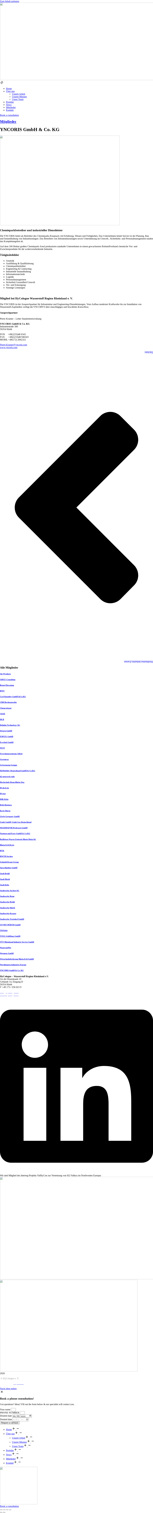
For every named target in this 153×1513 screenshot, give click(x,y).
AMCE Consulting (7, 679)
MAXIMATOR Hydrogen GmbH (13, 828)
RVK (2, 851)
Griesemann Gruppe (8, 765)
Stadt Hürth (5, 879)
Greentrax (4, 759)
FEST (2, 748)
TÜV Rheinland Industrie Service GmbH (17, 942)
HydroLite (4, 788)
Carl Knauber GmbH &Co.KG (13, 696)
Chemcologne (6, 708)
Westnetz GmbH (7, 953)
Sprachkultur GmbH (8, 868)
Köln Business (6, 805)
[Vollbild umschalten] (7, 1509)
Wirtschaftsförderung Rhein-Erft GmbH (17, 959)
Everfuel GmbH (6, 742)
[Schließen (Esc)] (1, 1509)
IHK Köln (4, 799)
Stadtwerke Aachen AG (9, 890)
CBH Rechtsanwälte (8, 702)
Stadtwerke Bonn (7, 896)
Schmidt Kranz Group (9, 862)
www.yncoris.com (8, 347)
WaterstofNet (5, 948)
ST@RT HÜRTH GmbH (10, 925)
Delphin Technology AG (10, 725)
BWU (2, 691)
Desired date (6, 1416)
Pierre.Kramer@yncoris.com (13, 344)
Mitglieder (8, 121)
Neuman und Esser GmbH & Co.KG (15, 833)
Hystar (3, 793)
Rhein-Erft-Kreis (7, 845)
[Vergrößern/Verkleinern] (10, 1509)
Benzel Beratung (7, 685)
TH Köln (3, 930)
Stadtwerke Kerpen (8, 913)
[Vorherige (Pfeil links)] (1, 1512)
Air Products (5, 674)
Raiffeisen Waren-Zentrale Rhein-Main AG (18, 839)
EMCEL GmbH (6, 736)
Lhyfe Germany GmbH (10, 816)
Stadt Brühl (5, 873)
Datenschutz (6, 1383)
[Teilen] (4, 1509)
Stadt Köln (4, 885)
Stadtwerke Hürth (7, 908)
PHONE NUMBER (10, 1412)
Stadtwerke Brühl (7, 902)
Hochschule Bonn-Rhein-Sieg (12, 782)
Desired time (6, 1419)
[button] (2, 83)
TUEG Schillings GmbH (10, 936)
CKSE (2, 714)
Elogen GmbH (6, 731)
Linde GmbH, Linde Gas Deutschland (15, 822)
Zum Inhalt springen (9, 1)
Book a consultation (9, 115)
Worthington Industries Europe (13, 965)
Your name (5, 1409)
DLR (2, 719)
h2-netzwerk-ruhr (7, 776)
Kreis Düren (5, 811)
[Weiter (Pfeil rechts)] (4, 1512)
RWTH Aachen (6, 856)
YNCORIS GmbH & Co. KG (12, 970)
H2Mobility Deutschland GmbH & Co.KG (17, 771)
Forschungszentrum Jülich (11, 754)
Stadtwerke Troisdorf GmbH (12, 919)
